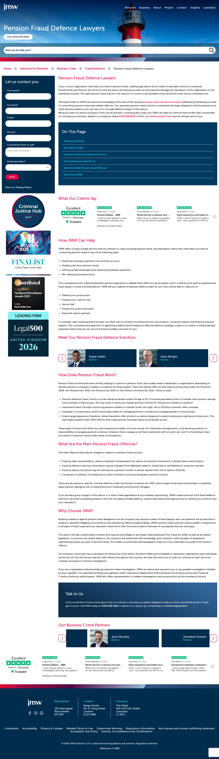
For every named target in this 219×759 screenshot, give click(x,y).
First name (18, 90)
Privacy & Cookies (52, 728)
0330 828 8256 (127, 116)
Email (15, 117)
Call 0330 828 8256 (18, 37)
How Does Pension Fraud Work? (79, 161)
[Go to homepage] (11, 7)
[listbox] (138, 358)
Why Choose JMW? (73, 174)
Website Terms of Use (79, 728)
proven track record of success (162, 102)
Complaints (11, 728)
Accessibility (29, 728)
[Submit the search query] (212, 50)
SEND (12, 177)
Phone (16, 132)
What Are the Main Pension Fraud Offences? (85, 168)
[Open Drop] (28, 167)
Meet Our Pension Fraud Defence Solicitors (85, 154)
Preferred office (21, 161)
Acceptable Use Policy (84, 731)
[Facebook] (30, 713)
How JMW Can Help (74, 148)
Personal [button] (130, 7)
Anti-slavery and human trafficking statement (187, 728)
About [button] (157, 7)
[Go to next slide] (213, 358)
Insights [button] (195, 7)
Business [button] (144, 7)
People (168, 7)
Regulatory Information (140, 728)
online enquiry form (161, 116)
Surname (17, 105)
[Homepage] (36, 703)
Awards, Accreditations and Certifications (126, 731)
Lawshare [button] (209, 7)
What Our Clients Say (74, 141)
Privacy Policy (23, 187)
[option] (101, 358)
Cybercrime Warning (109, 728)
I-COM (115, 748)
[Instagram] (36, 713)
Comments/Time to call (25, 144)
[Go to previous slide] (62, 358)
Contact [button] (182, 7)
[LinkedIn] (41, 713)
